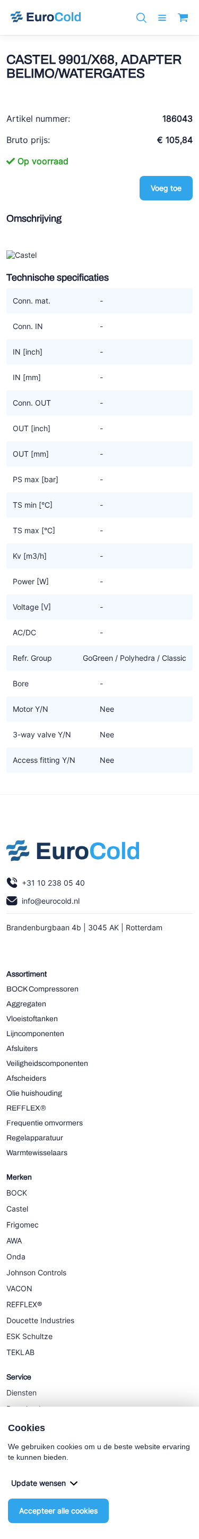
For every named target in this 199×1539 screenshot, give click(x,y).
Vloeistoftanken (32, 1019)
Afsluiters (22, 1049)
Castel (17, 1208)
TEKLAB (20, 1352)
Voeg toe (166, 187)
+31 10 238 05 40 (53, 882)
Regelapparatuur (34, 1138)
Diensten (21, 1392)
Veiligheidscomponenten (47, 1063)
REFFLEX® (26, 1108)
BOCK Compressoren (42, 989)
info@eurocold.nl (51, 900)
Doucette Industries (40, 1320)
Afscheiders (26, 1078)
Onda (15, 1256)
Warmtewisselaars (36, 1153)
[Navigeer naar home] (46, 18)
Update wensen (38, 1482)
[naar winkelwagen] (182, 18)
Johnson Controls (36, 1272)
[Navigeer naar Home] (72, 853)
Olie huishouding (34, 1093)
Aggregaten (26, 1004)
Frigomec (22, 1224)
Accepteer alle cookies (58, 1510)
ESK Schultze (29, 1336)
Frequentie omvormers (44, 1123)
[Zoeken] (141, 17)
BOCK (16, 1192)
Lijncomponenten (35, 1034)
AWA (14, 1240)
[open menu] (162, 18)
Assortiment (26, 974)
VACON (19, 1288)
